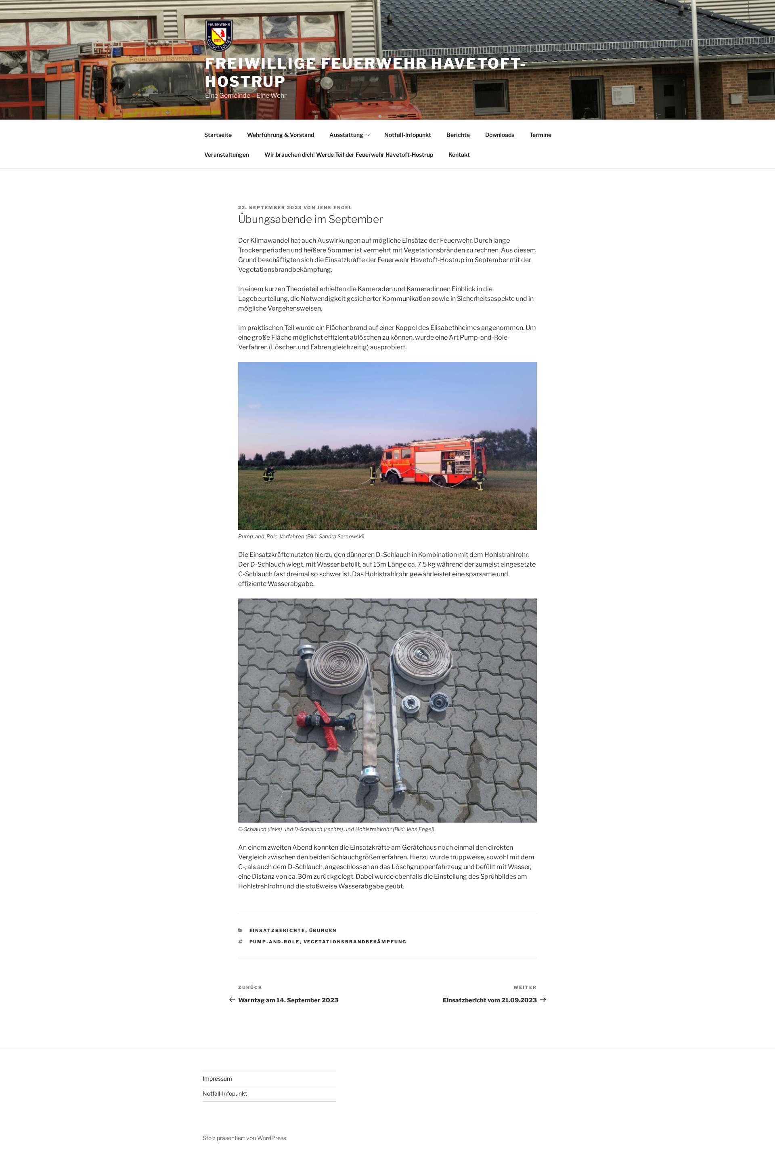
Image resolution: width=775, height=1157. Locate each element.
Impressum (217, 1078)
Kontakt (459, 154)
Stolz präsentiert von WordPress (244, 1137)
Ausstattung (346, 134)
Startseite (218, 134)
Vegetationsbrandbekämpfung (355, 942)
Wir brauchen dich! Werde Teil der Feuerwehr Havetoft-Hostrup (348, 154)
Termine (540, 134)
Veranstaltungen (226, 154)
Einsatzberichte (277, 930)
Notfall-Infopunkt (407, 134)
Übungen (323, 930)
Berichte (458, 134)
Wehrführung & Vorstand (280, 134)
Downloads (499, 134)
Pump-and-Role (274, 942)
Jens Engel (334, 207)
